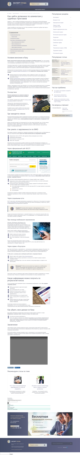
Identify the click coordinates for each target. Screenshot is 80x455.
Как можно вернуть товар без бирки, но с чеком (66, 64)
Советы (55, 45)
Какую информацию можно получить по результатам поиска (22, 49)
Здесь (22, 81)
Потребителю (63, 69)
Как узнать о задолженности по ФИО (18, 40)
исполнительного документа (19, 78)
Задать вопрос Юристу (40, 9)
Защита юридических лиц (60, 29)
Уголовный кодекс (58, 53)
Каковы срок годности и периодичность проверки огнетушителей (66, 72)
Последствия (14, 36)
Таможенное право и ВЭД (60, 48)
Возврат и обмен (64, 61)
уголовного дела (20, 109)
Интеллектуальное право (60, 34)
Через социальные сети (16, 43)
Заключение (12, 52)
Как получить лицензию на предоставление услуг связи (60, 95)
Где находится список (14, 38)
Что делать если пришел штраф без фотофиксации (62, 91)
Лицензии (55, 37)
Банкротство (56, 20)
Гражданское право (58, 22)
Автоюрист (56, 17)
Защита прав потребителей (57, 26)
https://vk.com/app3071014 (13, 202)
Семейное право (57, 42)
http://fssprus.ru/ (32, 175)
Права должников (58, 40)
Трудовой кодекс (57, 50)
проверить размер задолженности (20, 71)
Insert (11, 454)
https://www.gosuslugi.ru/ (27, 256)
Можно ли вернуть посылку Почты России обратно (66, 81)
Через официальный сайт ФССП (18, 42)
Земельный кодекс (58, 32)
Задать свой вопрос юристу (62, 115)
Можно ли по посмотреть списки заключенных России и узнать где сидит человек (62, 100)
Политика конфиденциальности (16, 449)
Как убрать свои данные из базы (17, 50)
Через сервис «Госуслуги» (17, 47)
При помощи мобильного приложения (19, 45)
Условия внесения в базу (15, 34)
